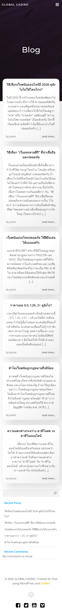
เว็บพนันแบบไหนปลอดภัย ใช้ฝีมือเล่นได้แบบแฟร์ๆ (30, 529)
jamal (12, 136)
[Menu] (57, 5)
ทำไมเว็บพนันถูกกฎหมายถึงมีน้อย (21, 542)
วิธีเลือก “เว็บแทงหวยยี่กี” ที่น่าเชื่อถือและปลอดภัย (29, 522)
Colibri (45, 583)
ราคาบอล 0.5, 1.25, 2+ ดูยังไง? (20, 535)
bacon (13, 352)
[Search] (55, 493)
